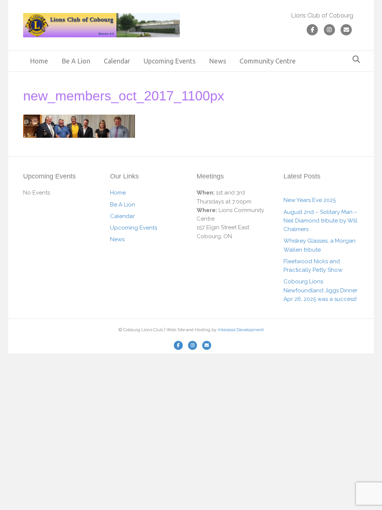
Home (39, 61)
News (217, 61)
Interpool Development (241, 329)
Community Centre (267, 61)
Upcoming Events (169, 61)
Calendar (117, 61)
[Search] (354, 59)
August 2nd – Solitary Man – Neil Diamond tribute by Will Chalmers (320, 221)
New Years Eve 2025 (310, 200)
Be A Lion (76, 61)
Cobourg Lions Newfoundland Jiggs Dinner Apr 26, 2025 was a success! (320, 290)
